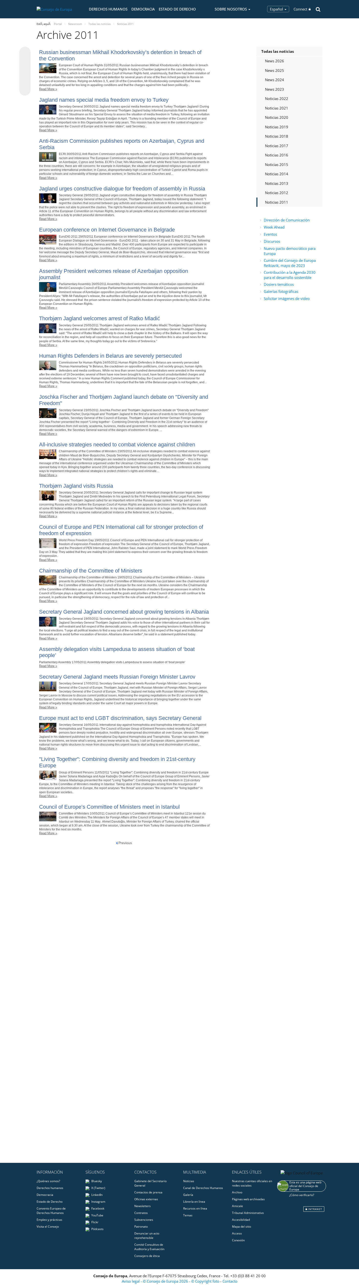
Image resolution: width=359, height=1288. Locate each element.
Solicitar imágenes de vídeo (287, 298)
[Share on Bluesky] (25, 52)
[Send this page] (25, 90)
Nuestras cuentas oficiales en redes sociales (252, 1183)
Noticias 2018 (276, 136)
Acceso (237, 1233)
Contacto (229, 1281)
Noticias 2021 (276, 108)
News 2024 (274, 79)
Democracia (143, 9)
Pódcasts (97, 1229)
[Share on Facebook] (25, 71)
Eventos (270, 234)
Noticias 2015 (276, 164)
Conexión (238, 1240)
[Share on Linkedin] (25, 80)
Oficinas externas (146, 1199)
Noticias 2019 (276, 126)
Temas (187, 1215)
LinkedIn (97, 1195)
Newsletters (142, 1206)
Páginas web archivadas (248, 1199)
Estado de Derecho (177, 9)
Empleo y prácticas (49, 1220)
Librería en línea (194, 1202)
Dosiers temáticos (279, 284)
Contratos (141, 1213)
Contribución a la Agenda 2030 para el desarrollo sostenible (290, 275)
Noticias (188, 1181)
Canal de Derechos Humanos (203, 1188)
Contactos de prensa (148, 1192)
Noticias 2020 (276, 117)
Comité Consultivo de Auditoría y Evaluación (149, 1247)
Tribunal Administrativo (248, 1213)
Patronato (141, 1226)
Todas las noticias (277, 51)
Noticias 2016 (276, 155)
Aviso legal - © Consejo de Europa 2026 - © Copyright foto (171, 1281)
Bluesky (96, 1181)
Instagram (98, 1202)
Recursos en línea (195, 1208)
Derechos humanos (108, 9)
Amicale (237, 1206)
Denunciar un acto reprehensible (146, 1235)
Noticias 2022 (276, 98)
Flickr (94, 1222)
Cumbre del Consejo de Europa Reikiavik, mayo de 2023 (290, 263)
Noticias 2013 (276, 183)
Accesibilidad (241, 1220)
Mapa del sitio (241, 1226)
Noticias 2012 (276, 192)
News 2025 (274, 70)
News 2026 (274, 60)
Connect (300, 9)
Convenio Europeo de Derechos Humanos (51, 1210)
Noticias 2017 (276, 145)
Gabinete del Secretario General (150, 1183)
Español (277, 9)
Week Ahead (274, 227)
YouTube (97, 1215)
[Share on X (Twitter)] (25, 62)
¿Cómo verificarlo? (301, 1195)
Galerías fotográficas (281, 291)
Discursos (272, 241)
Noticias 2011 (276, 202)
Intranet (314, 1209)
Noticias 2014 (276, 173)
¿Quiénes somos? (48, 1181)
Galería (188, 1195)
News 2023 (274, 89)
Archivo (237, 1192)
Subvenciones (143, 1220)
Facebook (97, 1208)
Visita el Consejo (48, 1226)
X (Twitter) (98, 1188)
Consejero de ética (147, 1256)
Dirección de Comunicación (287, 220)
